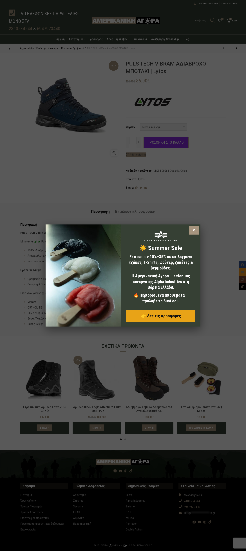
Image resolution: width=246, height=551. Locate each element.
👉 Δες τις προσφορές (161, 315)
